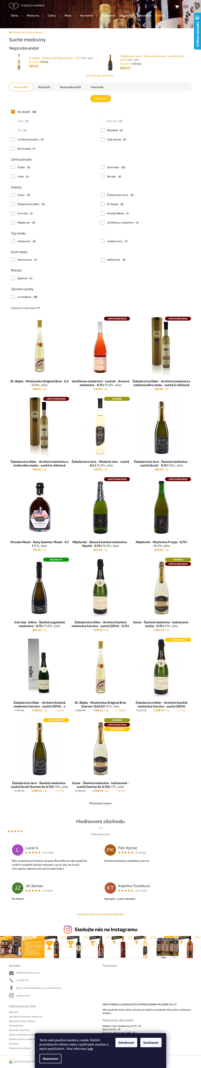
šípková (24, 278)
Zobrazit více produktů (99, 75)
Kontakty (14, 1043)
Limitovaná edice (30, 139)
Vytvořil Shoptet (22, 1061)
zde (90, 1048)
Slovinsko (115, 167)
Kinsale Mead (117, 213)
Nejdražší (44, 87)
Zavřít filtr (100, 98)
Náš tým (13, 1012)
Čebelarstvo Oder (30, 204)
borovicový (26, 259)
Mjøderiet (25, 222)
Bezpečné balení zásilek (22, 1021)
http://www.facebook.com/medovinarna (38, 987)
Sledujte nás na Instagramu (106, 929)
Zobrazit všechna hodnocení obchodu (100, 914)
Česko (23, 167)
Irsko (22, 176)
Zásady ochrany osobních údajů (26, 1039)
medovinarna (23, 995)
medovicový (117, 241)
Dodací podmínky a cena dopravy (27, 1034)
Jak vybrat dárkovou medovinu (25, 1016)
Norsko (114, 176)
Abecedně (97, 87)
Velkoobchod (16, 1025)
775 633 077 (22, 980)
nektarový (26, 241)
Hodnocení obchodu (20, 1048)
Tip (21, 130)
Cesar (23, 194)
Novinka (114, 121)
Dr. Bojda (115, 204)
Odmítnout (126, 1042)
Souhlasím (151, 1042)
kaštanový (116, 259)
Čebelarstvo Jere (120, 194)
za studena (27, 296)
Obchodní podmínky (19, 1030)
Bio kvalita (26, 148)
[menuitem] (17, 15)
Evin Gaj (24, 213)
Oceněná (114, 130)
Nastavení (50, 1058)
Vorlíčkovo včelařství (122, 222)
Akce (22, 121)
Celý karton (116, 139)
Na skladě (26, 111)
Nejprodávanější (70, 87)
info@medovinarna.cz (28, 972)
